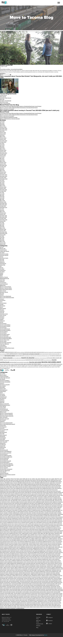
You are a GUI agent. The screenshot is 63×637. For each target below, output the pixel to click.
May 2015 (2, 238)
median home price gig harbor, (20, 536)
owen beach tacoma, (50, 553)
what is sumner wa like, (46, 604)
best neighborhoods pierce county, (47, 488)
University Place (3, 346)
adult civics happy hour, (45, 481)
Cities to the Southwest (5, 103)
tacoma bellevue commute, (54, 577)
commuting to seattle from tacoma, (45, 498)
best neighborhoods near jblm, (33, 488)
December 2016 (3, 215)
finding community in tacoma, (50, 507)
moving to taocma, (4, 547)
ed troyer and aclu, (57, 504)
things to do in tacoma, (47, 597)
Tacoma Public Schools (5, 334)
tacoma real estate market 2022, (30, 590)
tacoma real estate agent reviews (7, 364)
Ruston (1, 307)
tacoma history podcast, (16, 582)
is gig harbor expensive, (40, 526)
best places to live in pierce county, (11, 489)
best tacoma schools (40, 352)
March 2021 (2, 170)
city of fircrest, (22, 496)
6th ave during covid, (8, 481)
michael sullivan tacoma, (26, 538)
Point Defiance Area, (27, 560)
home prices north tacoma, (6, 518)
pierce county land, (41, 556)
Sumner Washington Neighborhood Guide (8, 117)
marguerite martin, (58, 533)
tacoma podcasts (20, 362)
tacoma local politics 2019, (52, 583)
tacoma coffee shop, (39, 578)
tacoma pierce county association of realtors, (25, 586)
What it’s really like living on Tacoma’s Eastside (10, 118)
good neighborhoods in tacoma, (20, 514)
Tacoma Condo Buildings (5, 324)
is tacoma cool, (25, 528)
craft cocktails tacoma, (40, 499)
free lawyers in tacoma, (33, 511)
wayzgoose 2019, (57, 602)
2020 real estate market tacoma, (43, 480)
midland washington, (53, 538)
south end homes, (42, 568)
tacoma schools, (50, 592)
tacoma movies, (20, 585)
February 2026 (3, 127)
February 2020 (3, 187)
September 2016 (3, 219)
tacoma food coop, (38, 581)
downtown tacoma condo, (9, 503)
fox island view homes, (11, 511)
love (30, 478)
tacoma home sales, (7, 583)
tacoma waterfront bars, (32, 594)
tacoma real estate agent (51, 362)
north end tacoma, (50, 551)
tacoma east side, (41, 579)
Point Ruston (2, 300)
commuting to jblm (51, 352)
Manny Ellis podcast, (50, 533)
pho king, (50, 555)
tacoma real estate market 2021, (16, 590)
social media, (25, 568)
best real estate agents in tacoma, (26, 489)
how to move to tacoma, (17, 523)
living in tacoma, (26, 532)
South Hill (2, 312)
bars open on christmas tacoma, (25, 485)
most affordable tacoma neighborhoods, (36, 540)
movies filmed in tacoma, (34, 543)
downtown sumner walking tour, (51, 502)
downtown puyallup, (15, 502)
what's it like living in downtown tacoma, (25, 605)
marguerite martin (9, 355)
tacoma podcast (13, 362)
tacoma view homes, (12, 594)
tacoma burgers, (20, 578)
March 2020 (2, 185)
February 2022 (3, 162)
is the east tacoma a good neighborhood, (44, 528)
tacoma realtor (53, 364)
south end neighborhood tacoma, (53, 568)
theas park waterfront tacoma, (20, 597)
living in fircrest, (7, 532)
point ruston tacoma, (41, 560)
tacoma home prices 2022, (36, 582)
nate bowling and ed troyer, (40, 547)
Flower (12, 478)
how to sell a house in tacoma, (18, 525)
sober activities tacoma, (5, 568)
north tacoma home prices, (21, 552)
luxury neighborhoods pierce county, (14, 533)
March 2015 (2, 241)
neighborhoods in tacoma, (53, 548)
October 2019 (3, 191)
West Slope (2, 349)
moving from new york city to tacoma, (48, 543)
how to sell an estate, (29, 525)
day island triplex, (14, 500)
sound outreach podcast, (33, 568)
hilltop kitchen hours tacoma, (14, 517)
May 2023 (2, 146)
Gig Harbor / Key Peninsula (5, 100)
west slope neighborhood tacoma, (17, 604)
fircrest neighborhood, (19, 508)
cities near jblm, (15, 496)
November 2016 (3, 217)
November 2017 (3, 204)
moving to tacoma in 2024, (31, 545)
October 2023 (3, 142)
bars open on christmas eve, (12, 485)
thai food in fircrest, (55, 596)
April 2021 (2, 169)
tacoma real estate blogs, (26, 589)
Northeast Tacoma (4, 292)
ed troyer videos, (12, 506)
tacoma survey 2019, (35, 593)
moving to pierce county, (34, 544)
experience (8, 478)
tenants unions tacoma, (45, 596)
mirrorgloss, (60, 538)
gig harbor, (6, 513)
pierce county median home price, (52, 556)
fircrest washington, (49, 508)
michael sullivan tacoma (33, 355)
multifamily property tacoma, (14, 547)
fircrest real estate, (41, 508)
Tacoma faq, (22, 581)
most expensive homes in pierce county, (8, 541)
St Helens (2, 318)
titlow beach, (12, 600)
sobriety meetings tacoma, (16, 568)
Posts (1, 301)
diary (4, 478)
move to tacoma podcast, (23, 543)
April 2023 (2, 147)
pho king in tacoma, (56, 555)
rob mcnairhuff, (22, 564)
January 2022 (3, 164)
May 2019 (2, 195)
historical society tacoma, (41, 517)
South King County (4, 314)
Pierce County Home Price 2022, (7, 556)
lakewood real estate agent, (54, 529)
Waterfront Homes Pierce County (7, 348)
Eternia (38, 635)
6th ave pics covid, (29, 481)
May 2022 (2, 158)
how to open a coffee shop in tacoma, (30, 523)
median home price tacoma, (49, 536)
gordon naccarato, (54, 514)
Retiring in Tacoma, (15, 564)
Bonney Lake (2, 248)
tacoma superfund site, (26, 593)
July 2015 (2, 236)
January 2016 (3, 230)
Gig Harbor (2, 271)
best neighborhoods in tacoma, (20, 488)
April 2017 (2, 210)
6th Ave (1, 247)
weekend (2, 480)
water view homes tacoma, (55, 601)
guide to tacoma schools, (13, 515)
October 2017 (3, 206)
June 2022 (2, 157)
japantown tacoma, (57, 528)
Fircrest (1, 267)
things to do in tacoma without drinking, (27, 598)
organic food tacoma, (32, 553)
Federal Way (2, 265)
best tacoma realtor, (10, 492)
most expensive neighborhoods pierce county (43, 355)
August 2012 (2, 244)
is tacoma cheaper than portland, (15, 528)
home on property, (59, 517)
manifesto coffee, (37, 533)
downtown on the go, (6, 502)
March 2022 (2, 161)
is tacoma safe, (32, 528)
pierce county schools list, (15, 559)
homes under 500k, (7, 519)
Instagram (50, 617)
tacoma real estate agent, (37, 587)
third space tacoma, (40, 598)
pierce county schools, (5, 559)
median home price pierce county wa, (35, 536)
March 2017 (2, 211)
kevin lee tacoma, (26, 529)
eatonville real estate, (35, 504)
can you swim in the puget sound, (38, 493)
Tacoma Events (3, 327)
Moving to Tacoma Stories (5, 286)
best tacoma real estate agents (30, 352)
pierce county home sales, (31, 556)
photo (39, 478)
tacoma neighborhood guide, (40, 585)
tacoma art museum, (36, 577)
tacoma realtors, (25, 592)
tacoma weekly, (52, 594)
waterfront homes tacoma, (6, 602)
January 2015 (3, 243)
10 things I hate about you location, (11, 480)
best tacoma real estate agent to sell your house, (42, 491)
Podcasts (2, 299)
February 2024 (3, 138)
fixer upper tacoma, (8, 510)
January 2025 (3, 132)
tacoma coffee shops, (49, 578)
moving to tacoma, (43, 544)
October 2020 (3, 177)
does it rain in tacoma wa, (36, 500)
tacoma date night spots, (21, 579)
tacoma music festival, (29, 585)
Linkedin (50, 623)
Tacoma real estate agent (5, 337)
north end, (21, 551)
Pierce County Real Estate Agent (7, 297)
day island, (55, 499)
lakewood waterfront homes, (16, 530)
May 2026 (2, 123)
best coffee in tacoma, (18, 487)
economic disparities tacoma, (46, 504)
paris (36, 478)
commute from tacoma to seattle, (40, 496)
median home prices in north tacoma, (50, 537)
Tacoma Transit (3, 341)
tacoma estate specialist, (14, 581)
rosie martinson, (42, 564)
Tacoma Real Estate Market (16, 69)
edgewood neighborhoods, (22, 506)
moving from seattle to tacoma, (15, 544)
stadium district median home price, (38, 574)
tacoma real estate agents (20, 364)
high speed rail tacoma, (53, 515)
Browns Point (46, 352)
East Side (2, 259)
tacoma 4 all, (20, 577)
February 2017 (3, 213)
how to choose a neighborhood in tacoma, (9, 522)
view (61, 478)
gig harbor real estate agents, (38, 513)
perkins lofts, (45, 555)
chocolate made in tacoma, (43, 495)
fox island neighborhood (57, 352)
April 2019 (2, 196)
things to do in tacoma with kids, (12, 598)
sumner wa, (2, 577)
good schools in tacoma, (32, 514)
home (21, 478)
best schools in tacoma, (39, 489)
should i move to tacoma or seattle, (47, 567)
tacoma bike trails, (4, 578)
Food (15, 478)
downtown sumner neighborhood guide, (36, 502)
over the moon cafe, (41, 553)
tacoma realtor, (19, 592)
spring (47, 478)
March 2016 (2, 228)
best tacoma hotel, (48, 489)
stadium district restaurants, (6, 575)
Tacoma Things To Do (4, 339)
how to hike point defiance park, (53, 522)
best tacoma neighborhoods (21, 352)
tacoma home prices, (25, 582)
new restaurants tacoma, (5, 551)
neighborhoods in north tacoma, (26, 548)
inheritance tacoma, (4, 526)
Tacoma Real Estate (4, 335)
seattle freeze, (50, 566)
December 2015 (3, 232)
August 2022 (3, 155)
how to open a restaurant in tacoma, (46, 523)
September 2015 (3, 233)
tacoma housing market (39, 359)
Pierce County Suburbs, (26, 559)
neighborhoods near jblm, (39, 549)
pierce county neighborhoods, (20, 557)
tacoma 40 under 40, (27, 577)
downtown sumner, (23, 502)
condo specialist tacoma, (16, 499)
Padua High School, (16, 555)
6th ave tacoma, (36, 481)
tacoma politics (26, 362)
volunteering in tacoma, (42, 601)
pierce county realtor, (56, 557)
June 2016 (2, 223)
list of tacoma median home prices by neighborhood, (44, 530)
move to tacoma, (14, 543)
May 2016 (2, 225)
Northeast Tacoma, (44, 552)
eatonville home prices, (26, 504)
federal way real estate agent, (38, 507)
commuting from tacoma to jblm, (7, 498)
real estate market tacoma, (41, 563)
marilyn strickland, (24, 534)
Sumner (1, 322)
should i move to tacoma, (34, 567)
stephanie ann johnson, (37, 575)
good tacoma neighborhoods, (43, 514)
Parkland (2, 294)
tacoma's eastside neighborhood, (12, 596)
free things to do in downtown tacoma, (47, 511)
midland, (33, 538)
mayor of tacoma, (38, 534)
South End (2, 311)
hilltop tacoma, (33, 517)
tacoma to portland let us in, (46, 593)
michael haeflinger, (17, 538)
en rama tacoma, (48, 506)
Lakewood (2, 281)
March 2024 (2, 136)
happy (18, 478)
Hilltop (1, 275)
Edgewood (2, 262)
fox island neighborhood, (46, 510)
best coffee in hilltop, (8, 487)
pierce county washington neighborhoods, (40, 559)
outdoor (33, 478)
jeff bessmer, (19, 529)
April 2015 (2, 240)
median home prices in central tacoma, (33, 537)
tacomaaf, (21, 596)
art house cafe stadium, (15, 484)
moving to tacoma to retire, (54, 545)
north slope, (56, 551)
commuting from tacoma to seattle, (21, 498)
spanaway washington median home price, (14, 574)
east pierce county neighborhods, (36, 503)
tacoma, (15, 577)
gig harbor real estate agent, (26, 513)
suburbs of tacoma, (58, 575)
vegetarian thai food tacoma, (27, 601)
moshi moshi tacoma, (4, 540)
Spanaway (2, 316)
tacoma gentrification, (53, 581)
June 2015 (2, 237)
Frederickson (2, 270)
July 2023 (2, 143)
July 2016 (2, 222)
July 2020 (2, 180)
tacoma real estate (35, 362)
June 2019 (2, 194)
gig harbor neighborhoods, (14, 513)
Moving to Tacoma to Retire (6, 288)
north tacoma (49, 357)
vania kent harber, (7, 601)
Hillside (1, 274)
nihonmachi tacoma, (15, 551)
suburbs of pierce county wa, (48, 575)
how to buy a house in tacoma (30, 354)
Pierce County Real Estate (5, 296)
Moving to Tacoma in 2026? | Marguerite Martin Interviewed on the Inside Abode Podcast (19, 107)
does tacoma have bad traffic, (48, 500)
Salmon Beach (3, 308)
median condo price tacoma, (54, 534)
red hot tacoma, (50, 563)
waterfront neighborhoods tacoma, (19, 602)
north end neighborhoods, (40, 551)
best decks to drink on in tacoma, (30, 487)
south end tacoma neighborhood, (22, 570)
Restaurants (2, 305)
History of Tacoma (4, 277)
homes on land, (49, 518)
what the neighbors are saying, (10, 605)
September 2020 (3, 179)
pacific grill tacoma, (8, 555)
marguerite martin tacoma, (5, 534)
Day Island (2, 252)
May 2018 (2, 199)
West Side (2, 99)
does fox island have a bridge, (24, 500)
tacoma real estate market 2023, (44, 590)
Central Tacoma (3, 95)
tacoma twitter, (55, 593)
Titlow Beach (2, 345)
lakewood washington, (5, 530)
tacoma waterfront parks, (43, 594)
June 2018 (2, 198)
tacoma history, (7, 582)
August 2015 (2, 234)
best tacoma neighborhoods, (12, 491)
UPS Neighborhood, (32, 600)
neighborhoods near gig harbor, (27, 549)
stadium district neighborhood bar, (53, 574)
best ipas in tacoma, (41, 487)
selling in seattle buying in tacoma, (21, 567)
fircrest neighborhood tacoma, (30, 508)
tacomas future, (26, 596)
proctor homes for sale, (32, 562)
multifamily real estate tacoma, (27, 547)
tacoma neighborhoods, (51, 585)
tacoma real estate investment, (39, 589)
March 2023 (2, 149)
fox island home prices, (36, 510)
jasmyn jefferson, (3, 529)
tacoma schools (59, 364)
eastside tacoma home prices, (10, 504)
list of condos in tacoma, (27, 530)
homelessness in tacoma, (17, 518)
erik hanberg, (54, 506)
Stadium (1, 319)
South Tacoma (3, 315)
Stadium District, (27, 574)
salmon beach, (8, 566)
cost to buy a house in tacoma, (28, 499)
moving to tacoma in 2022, (19, 545)
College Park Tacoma (4, 251)
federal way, (18, 507)
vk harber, (35, 601)
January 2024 (3, 139)
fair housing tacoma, (11, 507)
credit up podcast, (49, 499)
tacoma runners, (43, 592)
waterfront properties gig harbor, (34, 602)
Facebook (50, 620)
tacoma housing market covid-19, (39, 583)
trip (58, 478)
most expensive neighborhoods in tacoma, (26, 541)
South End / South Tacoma (5, 98)
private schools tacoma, (18, 562)
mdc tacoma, (45, 534)
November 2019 (3, 189)
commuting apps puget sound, (53, 496)
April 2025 (2, 131)
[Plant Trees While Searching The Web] (31, 47)
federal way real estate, (26, 507)
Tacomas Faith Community (5, 342)
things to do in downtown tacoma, (34, 597)
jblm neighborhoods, (11, 529)
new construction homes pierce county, (52, 549)
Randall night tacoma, (21, 563)
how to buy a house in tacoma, (24, 521)
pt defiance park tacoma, (55, 562)
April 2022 (2, 159)
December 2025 (3, 128)
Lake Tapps (2, 279)
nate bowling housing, (50, 547)
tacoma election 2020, (56, 579)
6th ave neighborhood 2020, (19, 481)
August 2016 (2, 221)
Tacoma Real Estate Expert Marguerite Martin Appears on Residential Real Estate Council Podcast (20, 106)
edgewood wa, (41, 506)
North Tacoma (3, 96)
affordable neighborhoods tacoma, (42, 483)
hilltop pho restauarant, (25, 517)
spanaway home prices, (13, 572)
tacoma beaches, (45, 577)
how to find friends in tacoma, (40, 522)
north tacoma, (13, 552)
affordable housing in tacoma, (11, 483)
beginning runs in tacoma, (37, 485)
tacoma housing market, (27, 583)
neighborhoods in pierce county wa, (40, 548)
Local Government (4, 284)
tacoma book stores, (12, 578)
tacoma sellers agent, (9, 593)
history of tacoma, (51, 517)
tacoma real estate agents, (15, 589)
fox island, (20, 510)
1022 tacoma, (22, 480)
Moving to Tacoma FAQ (6, 65)
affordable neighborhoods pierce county (8, 352)
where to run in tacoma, (45, 607)
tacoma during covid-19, (31, 579)
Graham (1, 273)
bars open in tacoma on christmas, (47, 484)
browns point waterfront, (48, 492)
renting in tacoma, (58, 563)
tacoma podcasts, (47, 586)
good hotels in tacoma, (8, 514)
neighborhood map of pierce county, (11, 548)
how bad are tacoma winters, (38, 519)
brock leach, (34, 492)
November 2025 (3, 129)
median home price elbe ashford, (7, 536)
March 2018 (2, 200)
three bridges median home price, (52, 598)
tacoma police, (54, 586)
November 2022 (3, 153)
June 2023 (2, 144)
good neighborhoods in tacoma (14, 354)
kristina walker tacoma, (43, 529)
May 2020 (2, 183)
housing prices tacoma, (27, 519)
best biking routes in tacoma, (49, 485)
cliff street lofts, (29, 496)
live (28, 478)
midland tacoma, (45, 538)
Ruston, (55, 564)
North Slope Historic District (6, 289)
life (26, 478)
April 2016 (2, 226)
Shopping (2, 309)
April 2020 (2, 184)
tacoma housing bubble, (17, 583)
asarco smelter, (24, 484)
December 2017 (3, 203)
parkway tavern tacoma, (25, 555)
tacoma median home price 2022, (9, 585)
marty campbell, (31, 534)
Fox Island (2, 269)
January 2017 (2, 214)
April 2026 (2, 124)
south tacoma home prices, (18, 571)
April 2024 (2, 135)
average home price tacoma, (33, 484)
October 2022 (3, 154)
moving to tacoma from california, (55, 544)
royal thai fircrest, (50, 564)
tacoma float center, (29, 581)
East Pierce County (4, 102)
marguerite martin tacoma (19, 355)
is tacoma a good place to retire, (52, 526)
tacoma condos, (6, 579)
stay (50, 478)
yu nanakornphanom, (20, 608)
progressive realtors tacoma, (43, 562)
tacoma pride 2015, (7, 587)
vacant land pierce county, (41, 600)
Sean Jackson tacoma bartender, (29, 566)
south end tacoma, (11, 570)
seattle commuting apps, (41, 566)
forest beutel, (15, 510)
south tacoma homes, (28, 571)
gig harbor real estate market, (50, 513)
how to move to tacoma (44, 353)
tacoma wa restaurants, (22, 594)
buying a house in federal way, (13, 493)
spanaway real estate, (50, 572)
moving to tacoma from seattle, (7, 545)
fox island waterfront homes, (22, 511)
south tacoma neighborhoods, (52, 571)
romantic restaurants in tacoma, (32, 564)
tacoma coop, (13, 579)
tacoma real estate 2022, (25, 587)
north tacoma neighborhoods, (33, 552)
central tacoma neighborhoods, (10, 495)
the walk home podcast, (9, 597)
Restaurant (43, 478)
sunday (52, 478)
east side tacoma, (48, 503)
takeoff (56, 478)
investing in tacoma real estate (53, 353)
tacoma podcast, (39, 586)
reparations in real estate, (5, 564)
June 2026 (2, 121)
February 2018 (3, 202)
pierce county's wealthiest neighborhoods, (14, 560)
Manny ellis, (43, 533)
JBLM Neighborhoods (4, 278)
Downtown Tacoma (4, 255)
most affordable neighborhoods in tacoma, (18, 540)
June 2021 (2, 168)
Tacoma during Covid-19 (5, 326)
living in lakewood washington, (16, 532)
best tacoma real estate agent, (25, 491)
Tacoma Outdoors (4, 331)
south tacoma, (9, 571)
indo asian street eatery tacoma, (56, 525)
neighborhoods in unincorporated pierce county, (10, 549)
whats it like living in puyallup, (11, 607)
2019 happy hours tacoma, (30, 480)
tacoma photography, (11, 586)
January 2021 (2, 173)
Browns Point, (40, 492)
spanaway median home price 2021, (38, 572)
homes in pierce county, (28, 518)
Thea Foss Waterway (4, 344)
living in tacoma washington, (36, 532)
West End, (2, 604)
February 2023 (3, 150)
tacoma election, (48, 579)
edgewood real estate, (33, 506)
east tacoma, (54, 503)
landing (24, 478)
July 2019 (2, 192)
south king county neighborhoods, (44, 570)
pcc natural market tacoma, (36, 555)
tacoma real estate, (16, 587)
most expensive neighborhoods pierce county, (45, 541)
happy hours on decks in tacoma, (26, 515)
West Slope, (7, 604)
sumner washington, (9, 577)
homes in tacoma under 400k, (39, 518)
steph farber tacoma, (27, 575)
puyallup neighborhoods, (11, 563)
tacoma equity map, (4, 581)
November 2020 (3, 176)
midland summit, (38, 538)
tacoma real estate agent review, (50, 587)
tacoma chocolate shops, (29, 578)
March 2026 (2, 125)
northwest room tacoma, (53, 552)
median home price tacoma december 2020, (15, 537)
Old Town (2, 293)
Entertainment (3, 263)
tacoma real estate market (34, 364)
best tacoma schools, (20, 492)
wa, (48, 601)
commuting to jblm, (33, 498)
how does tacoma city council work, (52, 519)
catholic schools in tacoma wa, (52, 493)
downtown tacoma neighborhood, (22, 503)
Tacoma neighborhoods (5, 329)
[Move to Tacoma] (4, 3)
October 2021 (3, 166)
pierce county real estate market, (45, 557)
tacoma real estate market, (52, 589)
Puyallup (1, 304)
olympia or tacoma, (24, 553)
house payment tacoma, (17, 519)
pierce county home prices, (20, 556)
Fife (1, 266)
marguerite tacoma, (15, 534)
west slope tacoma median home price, (32, 604)
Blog (37, 627)
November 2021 (3, 165)
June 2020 (2, 181)
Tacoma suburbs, (17, 593)
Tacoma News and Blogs (5, 69)
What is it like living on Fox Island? (7, 109)
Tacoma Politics (3, 333)
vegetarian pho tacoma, (16, 601)
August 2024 (3, 134)
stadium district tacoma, (17, 575)
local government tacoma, (47, 532)
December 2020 (3, 174)
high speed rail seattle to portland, (40, 515)
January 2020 (3, 188)
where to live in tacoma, (35, 607)
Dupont (1, 256)
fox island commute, (27, 510)
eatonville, (19, 504)
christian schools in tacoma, (54, 495)
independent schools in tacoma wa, (41, 525)
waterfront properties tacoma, (47, 602)
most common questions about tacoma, (53, 540)
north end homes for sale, (29, 551)
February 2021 (3, 172)
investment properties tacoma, (28, 526)
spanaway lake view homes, (25, 572)
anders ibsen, (52, 483)
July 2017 (2, 208)
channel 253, (20, 495)
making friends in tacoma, (27, 533)
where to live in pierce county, (23, 607)
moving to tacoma (27, 358)
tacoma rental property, (34, 592)
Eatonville (2, 260)
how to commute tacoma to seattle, (26, 522)
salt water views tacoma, (16, 566)
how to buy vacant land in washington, (55, 521)
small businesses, (59, 567)
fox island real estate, (56, 510)
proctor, (25, 562)
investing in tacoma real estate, (15, 526)
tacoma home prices (29, 359)
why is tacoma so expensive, (9, 608)
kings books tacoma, (34, 529)
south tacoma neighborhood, (39, 571)
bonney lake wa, (28, 492)
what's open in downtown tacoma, (41, 605)
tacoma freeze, (45, 581)
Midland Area (2, 285)
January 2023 (3, 151)
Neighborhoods (39, 623)
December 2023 (3, 140)
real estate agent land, (31, 563)
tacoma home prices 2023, (48, 582)
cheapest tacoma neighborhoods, (30, 495)
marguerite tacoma (27, 355)
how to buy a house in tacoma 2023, (39, 521)
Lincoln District (3, 282)
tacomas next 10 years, (35, 596)
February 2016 (3, 229)
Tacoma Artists (3, 323)
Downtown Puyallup (4, 254)
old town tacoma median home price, (12, 553)
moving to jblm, (25, 544)
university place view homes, (21, 600)
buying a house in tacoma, (25, 493)
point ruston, (34, 560)
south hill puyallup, (33, 570)
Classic (1, 478)
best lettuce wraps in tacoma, (52, 487)
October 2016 (3, 218)
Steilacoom (2, 320)
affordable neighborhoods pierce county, (26, 483)
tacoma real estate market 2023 (45, 364)
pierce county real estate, (32, 557)
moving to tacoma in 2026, (42, 545)
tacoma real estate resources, (9, 592)
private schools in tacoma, (52, 560)
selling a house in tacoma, (8, 567)
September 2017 (3, 207)
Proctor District (3, 303)
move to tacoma (7, 358)
